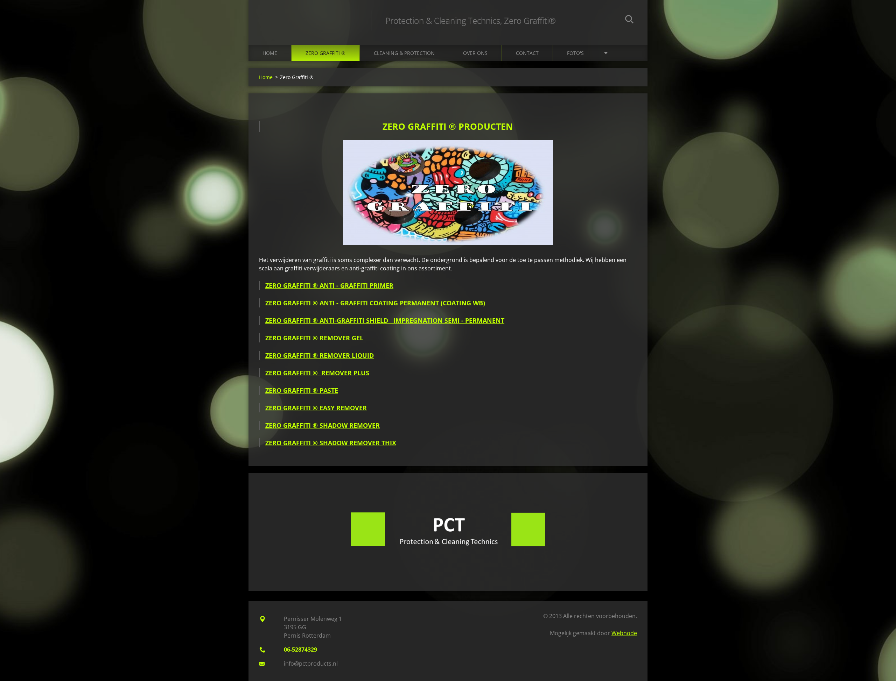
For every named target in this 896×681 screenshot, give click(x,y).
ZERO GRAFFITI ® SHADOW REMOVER (322, 425)
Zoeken (629, 20)
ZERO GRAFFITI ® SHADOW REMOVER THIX (330, 443)
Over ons (475, 53)
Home (269, 53)
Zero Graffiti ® (325, 53)
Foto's (575, 53)
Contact (527, 53)
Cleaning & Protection (404, 53)
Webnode (624, 633)
